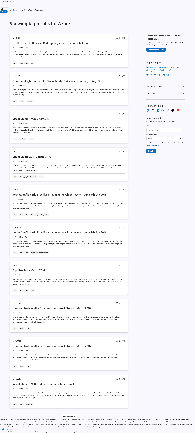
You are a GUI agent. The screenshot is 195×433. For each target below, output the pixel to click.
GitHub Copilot (151, 67)
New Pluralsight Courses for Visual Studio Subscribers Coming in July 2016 (58, 81)
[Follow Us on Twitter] (152, 110)
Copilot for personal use (78, 419)
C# (168, 74)
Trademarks (66, 432)
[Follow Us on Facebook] (147, 110)
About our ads (92, 432)
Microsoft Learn (122, 424)
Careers (19, 427)
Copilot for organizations (60, 419)
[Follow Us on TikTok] (172, 110)
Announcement (163, 67)
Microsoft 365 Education (90, 422)
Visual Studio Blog (26, 10)
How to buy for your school (108, 422)
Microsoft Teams (65, 424)
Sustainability (95, 427)
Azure (100, 424)
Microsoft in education (37, 422)
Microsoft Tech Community (160, 424)
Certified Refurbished (182, 419)
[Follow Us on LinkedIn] (157, 110)
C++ (163, 74)
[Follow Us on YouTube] (162, 110)
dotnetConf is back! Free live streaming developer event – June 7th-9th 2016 (59, 194)
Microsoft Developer (109, 424)
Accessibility (86, 427)
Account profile (123, 419)
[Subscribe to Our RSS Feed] (177, 110)
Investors (63, 427)
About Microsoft (28, 427)
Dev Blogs (13, 10)
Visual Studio (12, 427)
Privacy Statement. (152, 145)
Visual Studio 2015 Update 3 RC (32, 156)
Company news (40, 427)
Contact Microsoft (30, 432)
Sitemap (20, 432)
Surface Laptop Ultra (26, 419)
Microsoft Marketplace (177, 424)
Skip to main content (7, 1)
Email (148, 126)
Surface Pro (4, 419)
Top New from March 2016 (29, 270)
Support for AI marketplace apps (139, 424)
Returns (161, 419)
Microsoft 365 (37, 424)
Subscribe (151, 151)
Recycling (83, 432)
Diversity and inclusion (74, 427)
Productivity (167, 71)
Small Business (92, 424)
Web (177, 67)
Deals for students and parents (154, 422)
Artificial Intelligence (153, 74)
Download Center (135, 419)
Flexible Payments (23, 422)
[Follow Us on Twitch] (167, 110)
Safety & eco (75, 432)
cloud (172, 67)
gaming (149, 71)
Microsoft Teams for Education (71, 422)
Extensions (157, 71)
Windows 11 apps (112, 419)
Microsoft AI (4, 424)
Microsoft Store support (150, 419)
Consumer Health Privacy (8, 432)
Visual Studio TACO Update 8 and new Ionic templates (46, 384)
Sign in (4, 12)
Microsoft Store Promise (8, 422)
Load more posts (69, 416)
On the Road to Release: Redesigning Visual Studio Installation (51, 43)
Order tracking (170, 419)
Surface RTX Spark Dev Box (43, 419)
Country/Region (152, 134)
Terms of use (58, 432)
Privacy (39, 432)
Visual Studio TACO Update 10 (31, 118)
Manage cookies (47, 432)
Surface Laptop (13, 419)
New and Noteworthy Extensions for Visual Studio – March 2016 (52, 308)
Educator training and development (131, 422)
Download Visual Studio (156, 50)
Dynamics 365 (27, 424)
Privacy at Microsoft (52, 427)
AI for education (170, 422)
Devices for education (53, 422)
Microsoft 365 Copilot (79, 424)
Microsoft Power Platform (51, 424)
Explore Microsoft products (96, 419)
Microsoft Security (15, 424)
